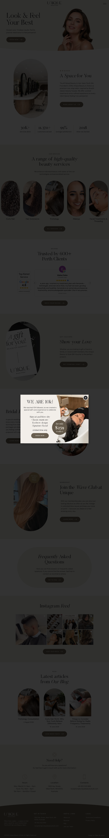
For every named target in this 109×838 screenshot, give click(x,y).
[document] (54, 419)
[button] (86, 398)
